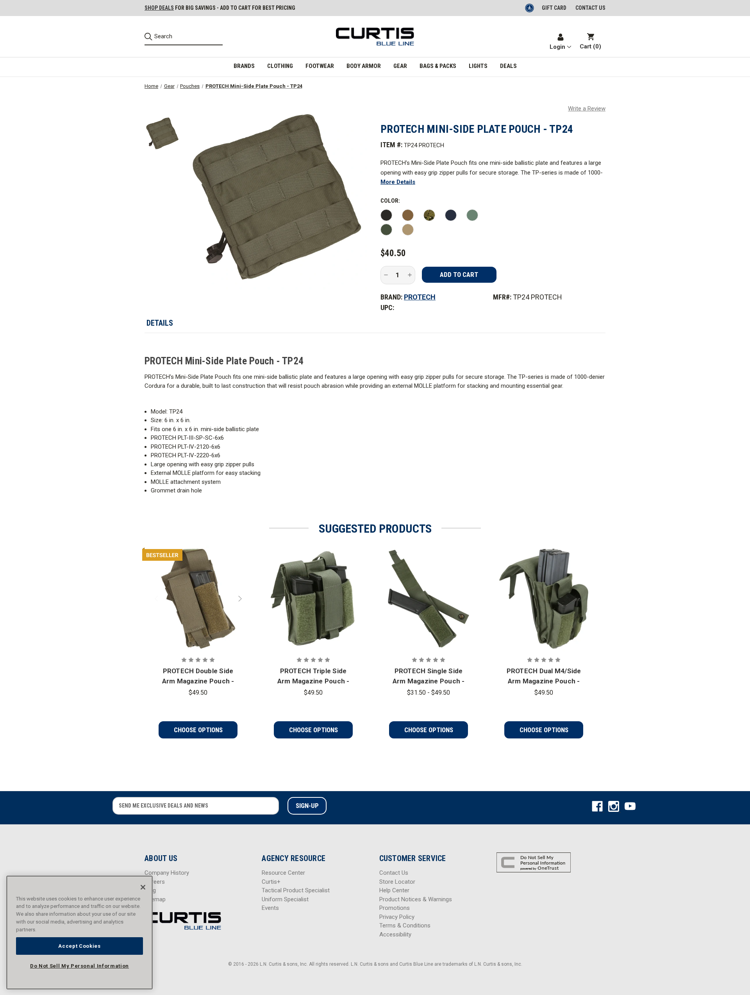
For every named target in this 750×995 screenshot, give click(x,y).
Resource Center (283, 872)
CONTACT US (590, 8)
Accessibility (395, 934)
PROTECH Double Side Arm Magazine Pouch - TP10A (198, 676)
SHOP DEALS (159, 8)
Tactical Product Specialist (296, 890)
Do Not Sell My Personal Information (79, 966)
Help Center (394, 890)
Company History (167, 872)
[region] (79, 933)
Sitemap (155, 899)
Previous (157, 598)
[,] (198, 599)
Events (270, 907)
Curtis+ (271, 881)
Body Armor (363, 66)
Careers (155, 881)
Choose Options (198, 730)
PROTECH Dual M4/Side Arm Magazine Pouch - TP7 (544, 676)
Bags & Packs (438, 66)
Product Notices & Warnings (415, 899)
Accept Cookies (79, 946)
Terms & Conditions (404, 925)
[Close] (143, 887)
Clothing (280, 66)
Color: (390, 200)
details (159, 323)
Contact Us (393, 872)
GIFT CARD (554, 8)
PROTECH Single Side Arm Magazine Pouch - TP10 (429, 676)
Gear (400, 66)
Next (239, 598)
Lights (478, 66)
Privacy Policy (396, 916)
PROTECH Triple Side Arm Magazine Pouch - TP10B (313, 676)
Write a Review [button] (586, 108)
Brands (244, 66)
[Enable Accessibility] (530, 8)
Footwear (319, 66)
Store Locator (397, 881)
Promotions (394, 907)
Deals (508, 66)
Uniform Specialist (285, 899)
